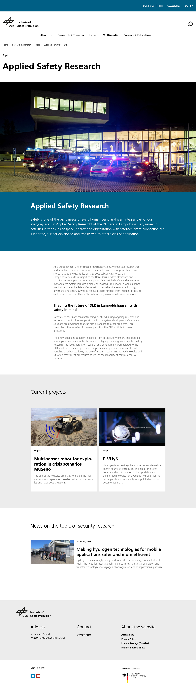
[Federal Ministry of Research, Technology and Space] (138, 686)
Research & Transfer (71, 35)
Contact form (84, 634)
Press (160, 5)
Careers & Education (137, 35)
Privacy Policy (128, 638)
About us (46, 35)
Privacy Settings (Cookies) (135, 643)
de (186, 5)
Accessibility (173, 5)
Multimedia (110, 35)
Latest (93, 35)
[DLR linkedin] (33, 677)
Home (5, 45)
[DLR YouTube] (38, 677)
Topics (37, 45)
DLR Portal (149, 5)
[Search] (191, 24)
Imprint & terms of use (133, 647)
